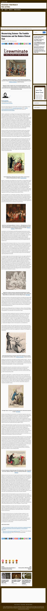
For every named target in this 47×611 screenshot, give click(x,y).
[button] (45, 10)
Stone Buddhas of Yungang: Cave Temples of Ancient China (16, 581)
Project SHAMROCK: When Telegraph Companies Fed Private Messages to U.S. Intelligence (26, 582)
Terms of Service (17, 604)
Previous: (8, 568)
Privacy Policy (23, 604)
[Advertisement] (23, 19)
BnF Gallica (28, 294)
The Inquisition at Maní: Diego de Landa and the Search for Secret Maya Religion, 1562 (39, 51)
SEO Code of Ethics (29, 604)
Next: (24, 568)
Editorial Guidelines (17, 9)
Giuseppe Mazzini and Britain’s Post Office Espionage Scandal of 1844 (39, 47)
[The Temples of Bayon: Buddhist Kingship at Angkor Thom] (6, 576)
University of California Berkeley (6, 103)
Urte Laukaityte (5, 100)
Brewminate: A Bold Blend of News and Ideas (9, 6)
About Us (6, 9)
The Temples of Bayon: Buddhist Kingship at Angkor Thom (5, 581)
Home (2, 9)
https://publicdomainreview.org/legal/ (8, 110)
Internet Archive (23, 177)
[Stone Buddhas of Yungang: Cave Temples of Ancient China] (16, 576)
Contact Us (10, 9)
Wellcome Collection (13, 81)
